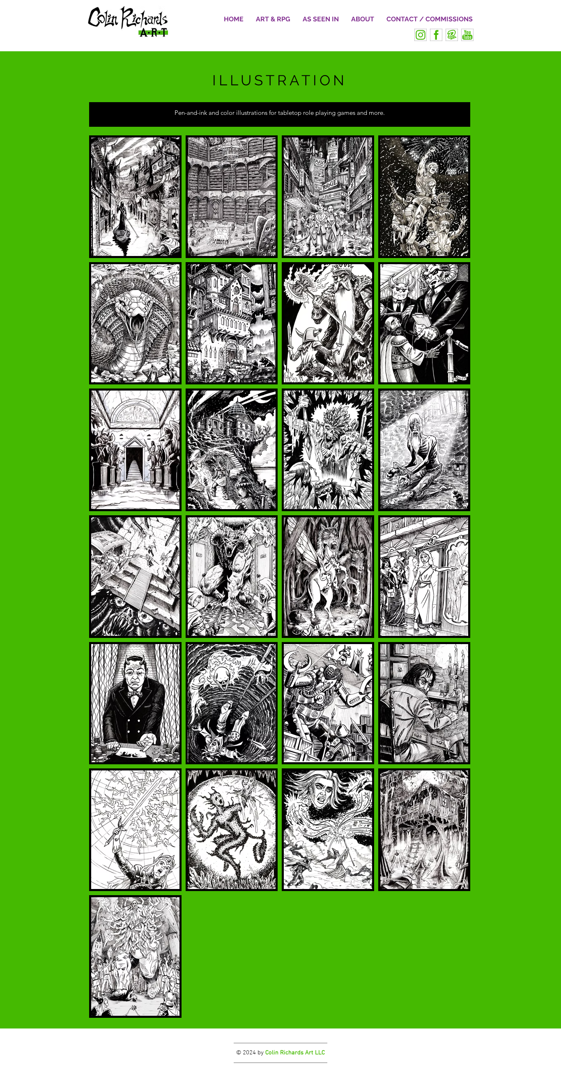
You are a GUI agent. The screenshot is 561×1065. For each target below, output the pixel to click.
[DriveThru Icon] (452, 35)
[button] (273, 19)
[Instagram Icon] (420, 35)
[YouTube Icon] (467, 35)
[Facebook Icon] (436, 35)
